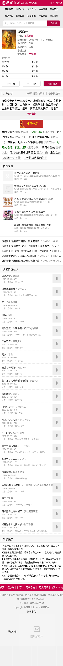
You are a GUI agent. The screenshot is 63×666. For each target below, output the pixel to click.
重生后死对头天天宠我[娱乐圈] (31, 142)
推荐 (19, 587)
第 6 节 (5, 71)
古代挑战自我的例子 (35, 157)
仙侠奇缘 (43, 9)
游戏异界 (31, 9)
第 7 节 (35, 66)
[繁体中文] (57, 587)
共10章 (32, 54)
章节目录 (31, 83)
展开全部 (31, 113)
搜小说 (59, 2)
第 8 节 (5, 66)
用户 (52, 2)
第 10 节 (5, 61)
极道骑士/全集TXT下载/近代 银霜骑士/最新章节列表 (28, 246)
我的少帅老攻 (15, 132)
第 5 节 (35, 71)
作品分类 (43, 15)
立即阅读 (52, 83)
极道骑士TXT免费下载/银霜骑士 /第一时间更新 (25, 250)
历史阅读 (54, 15)
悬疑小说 (9, 15)
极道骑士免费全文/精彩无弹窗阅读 (19, 255)
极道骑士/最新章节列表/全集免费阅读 (20, 241)
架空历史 (54, 9)
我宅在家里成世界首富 (29, 152)
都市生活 (20, 15)
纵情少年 (43, 132)
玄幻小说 (20, 9)
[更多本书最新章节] (49, 93)
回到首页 (9, 9)
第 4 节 (5, 75)
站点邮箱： (13, 631)
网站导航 (30, 587)
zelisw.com (29, 2)
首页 (2, 587)
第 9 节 (35, 61)
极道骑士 (7, 100)
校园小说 (31, 15)
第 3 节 (35, 75)
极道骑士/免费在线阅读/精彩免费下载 (20, 260)
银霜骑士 (28, 35)
